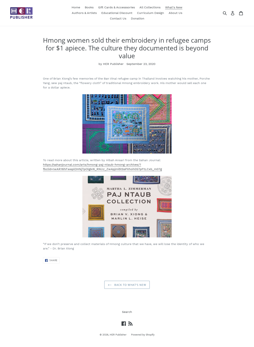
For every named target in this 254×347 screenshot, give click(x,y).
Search (127, 312)
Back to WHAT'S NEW (129, 285)
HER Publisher (118, 334)
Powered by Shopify (143, 334)
